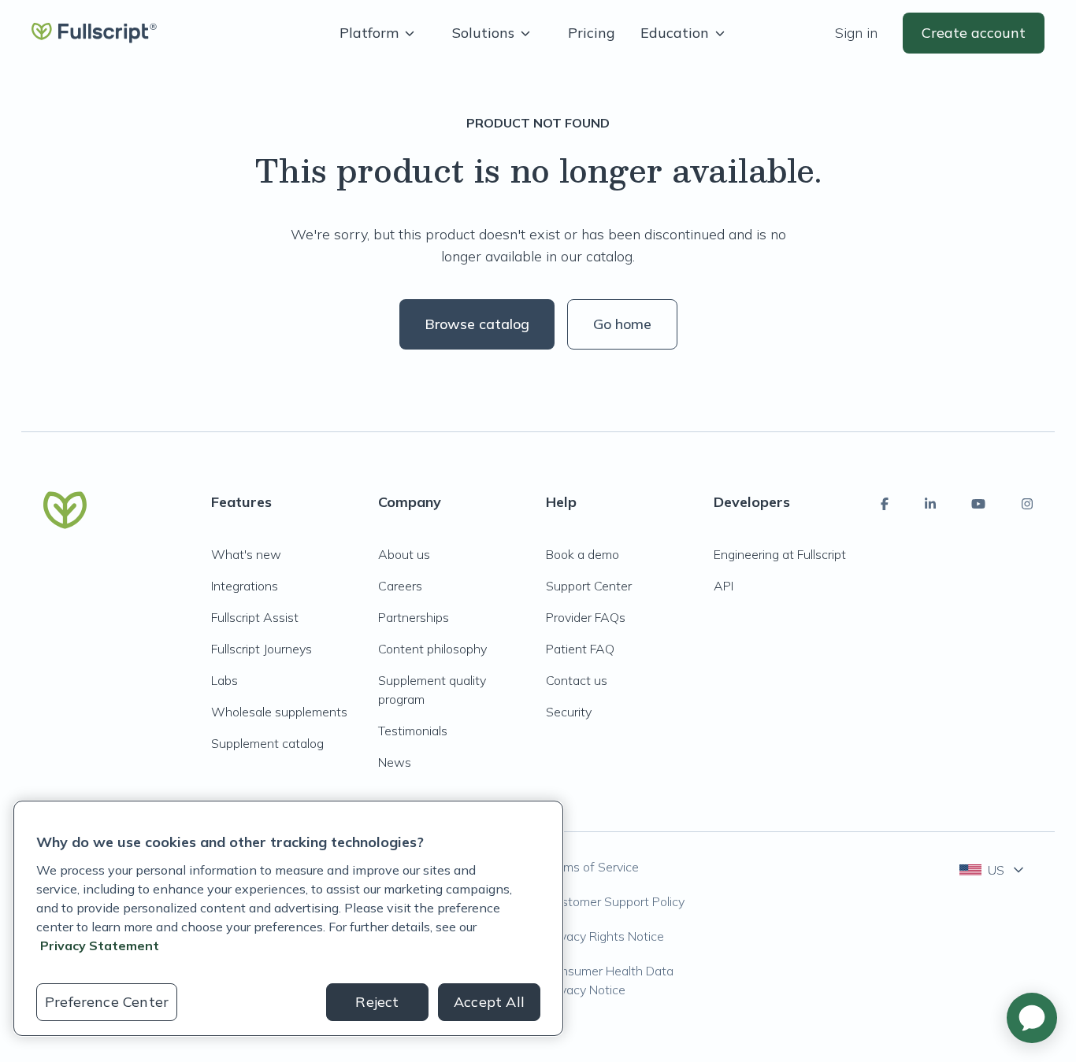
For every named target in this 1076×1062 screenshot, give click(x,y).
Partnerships (413, 617)
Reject (377, 1002)
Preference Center (107, 1002)
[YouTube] (978, 503)
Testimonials (412, 730)
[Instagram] (1027, 503)
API (723, 586)
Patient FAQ (580, 649)
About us (404, 554)
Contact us (576, 680)
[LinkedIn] (930, 503)
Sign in (856, 33)
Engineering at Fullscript (780, 554)
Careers (400, 586)
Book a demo (582, 554)
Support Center (589, 586)
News (394, 762)
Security (569, 712)
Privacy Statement (99, 945)
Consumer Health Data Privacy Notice (609, 980)
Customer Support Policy (615, 901)
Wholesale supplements (279, 712)
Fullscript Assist (255, 617)
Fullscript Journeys (261, 649)
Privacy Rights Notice (605, 936)
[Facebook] (885, 503)
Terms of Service (592, 867)
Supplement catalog (267, 743)
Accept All (489, 1002)
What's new (246, 554)
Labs (224, 680)
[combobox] (993, 870)
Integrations (244, 586)
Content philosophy (432, 649)
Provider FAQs (585, 617)
